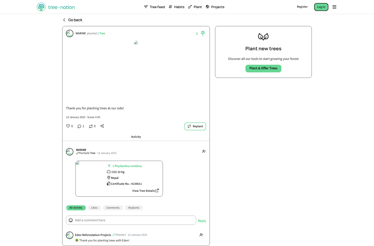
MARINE (81, 33)
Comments (113, 208)
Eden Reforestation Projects (93, 235)
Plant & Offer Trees (263, 68)
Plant (198, 7)
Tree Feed (157, 7)
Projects (217, 7)
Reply (202, 221)
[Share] (102, 126)
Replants (134, 208)
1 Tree (101, 33)
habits (179, 7)
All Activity (75, 208)
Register (302, 7)
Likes (94, 208)
